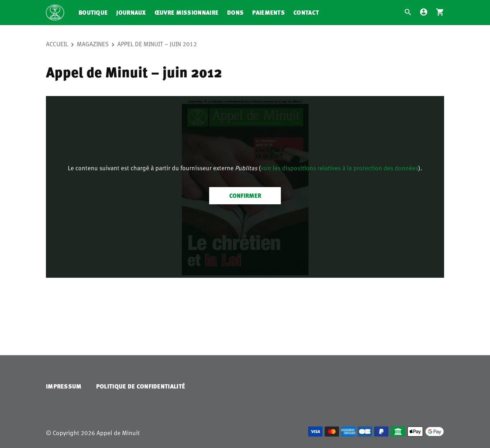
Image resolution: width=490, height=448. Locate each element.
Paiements (268, 12)
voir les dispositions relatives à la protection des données (339, 167)
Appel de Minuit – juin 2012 (157, 43)
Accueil (57, 43)
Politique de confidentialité (140, 386)
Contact (306, 12)
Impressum (64, 386)
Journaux (131, 12)
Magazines (93, 43)
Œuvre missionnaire (186, 12)
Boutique (93, 12)
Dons (235, 12)
